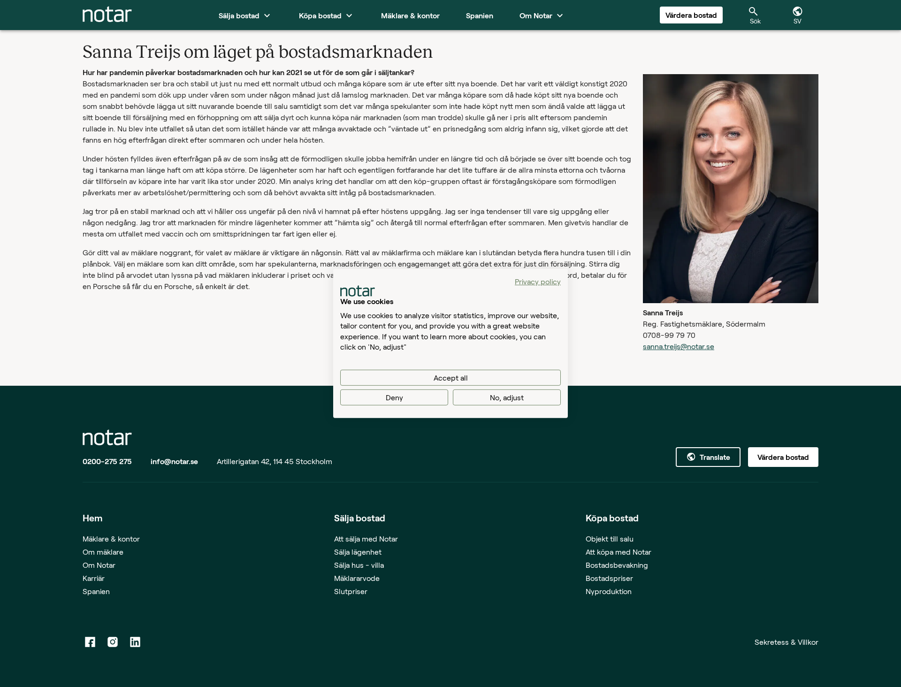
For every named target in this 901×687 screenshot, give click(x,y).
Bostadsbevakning (617, 564)
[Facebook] (90, 641)
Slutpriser (350, 591)
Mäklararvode (357, 577)
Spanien (96, 591)
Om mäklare (103, 551)
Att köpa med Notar (618, 551)
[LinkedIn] (135, 641)
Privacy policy (538, 281)
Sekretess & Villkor (786, 641)
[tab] (107, 15)
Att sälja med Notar (366, 538)
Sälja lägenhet (358, 551)
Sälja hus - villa (359, 564)
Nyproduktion (609, 591)
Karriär (94, 577)
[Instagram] (112, 641)
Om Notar (99, 564)
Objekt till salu (610, 538)
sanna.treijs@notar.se (678, 346)
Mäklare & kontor (111, 538)
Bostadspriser (609, 577)
